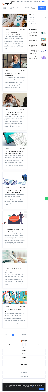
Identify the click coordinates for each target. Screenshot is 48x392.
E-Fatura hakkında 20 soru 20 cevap (12, 269)
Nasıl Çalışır (4, 8)
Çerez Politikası (24, 380)
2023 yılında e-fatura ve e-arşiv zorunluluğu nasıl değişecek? (13, 113)
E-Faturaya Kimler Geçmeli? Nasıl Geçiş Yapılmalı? (13, 230)
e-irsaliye (31, 19)
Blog (40, 1)
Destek (43, 1)
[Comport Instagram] (24, 344)
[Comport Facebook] (9, 344)
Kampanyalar (20, 7)
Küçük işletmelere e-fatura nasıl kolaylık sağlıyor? (13, 74)
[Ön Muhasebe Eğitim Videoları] (38, 344)
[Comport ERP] (7, 3)
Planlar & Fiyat (12, 8)
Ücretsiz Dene (42, 8)
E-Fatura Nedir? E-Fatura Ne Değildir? (12, 310)
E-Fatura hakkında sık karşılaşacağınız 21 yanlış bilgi (12, 33)
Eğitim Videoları (33, 8)
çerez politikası (32, 386)
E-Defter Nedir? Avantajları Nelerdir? (33, 57)
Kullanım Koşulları (24, 372)
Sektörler (27, 7)
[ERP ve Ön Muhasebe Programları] (24, 341)
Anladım (41, 388)
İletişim (31, 1)
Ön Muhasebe (32, 23)
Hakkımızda (26, 1)
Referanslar (36, 1)
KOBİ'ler (31, 21)
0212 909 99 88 (20, 1)
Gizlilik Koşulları (24, 376)
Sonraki (24, 334)
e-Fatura (31, 17)
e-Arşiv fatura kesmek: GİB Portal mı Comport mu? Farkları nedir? (13, 152)
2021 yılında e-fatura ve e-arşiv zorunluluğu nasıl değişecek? (13, 191)
